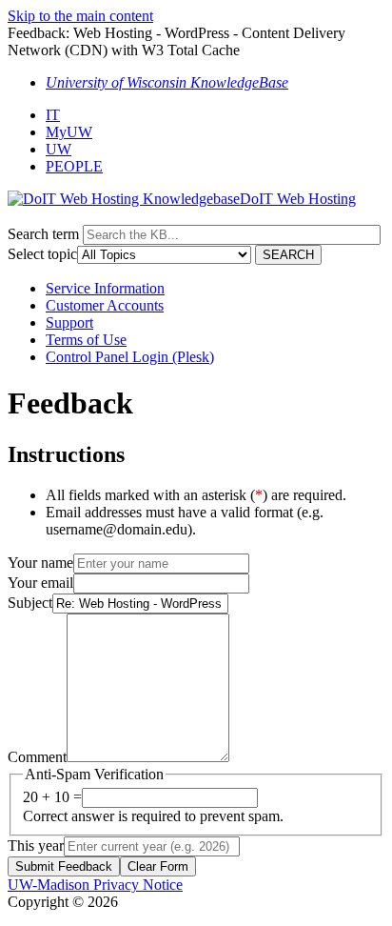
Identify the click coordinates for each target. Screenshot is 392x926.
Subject (30, 602)
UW (58, 149)
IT (53, 115)
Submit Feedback (63, 866)
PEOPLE (74, 166)
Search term (43, 234)
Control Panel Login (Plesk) (130, 357)
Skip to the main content (80, 16)
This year (36, 845)
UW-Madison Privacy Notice (95, 884)
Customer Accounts (105, 305)
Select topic (42, 254)
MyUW (69, 132)
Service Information (105, 288)
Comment (37, 757)
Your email (40, 582)
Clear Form (157, 866)
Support (69, 322)
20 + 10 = (52, 797)
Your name (40, 562)
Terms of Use (86, 340)
